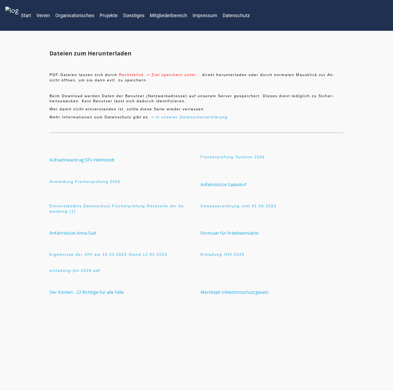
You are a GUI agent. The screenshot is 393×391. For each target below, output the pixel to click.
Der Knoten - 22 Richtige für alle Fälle (86, 292)
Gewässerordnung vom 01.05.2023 (238, 206)
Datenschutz (236, 15)
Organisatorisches (74, 15)
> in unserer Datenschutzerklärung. (190, 117)
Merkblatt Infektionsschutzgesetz (235, 292)
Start (26, 15)
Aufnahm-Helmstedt (81, 160)
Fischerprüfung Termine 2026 (233, 157)
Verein (43, 15)
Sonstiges (134, 15)
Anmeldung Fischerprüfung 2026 (85, 181)
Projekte (109, 15)
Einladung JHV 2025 (223, 254)
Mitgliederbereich (168, 15)
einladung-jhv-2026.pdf (74, 270)
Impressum (204, 15)
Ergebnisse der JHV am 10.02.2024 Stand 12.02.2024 (108, 254)
